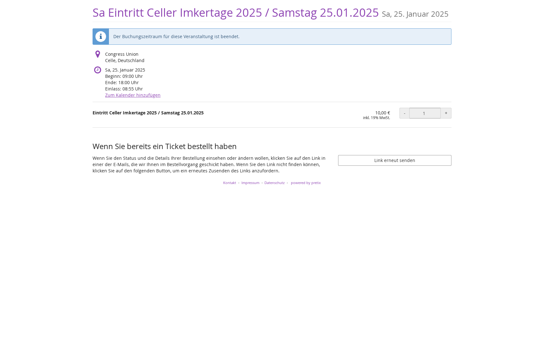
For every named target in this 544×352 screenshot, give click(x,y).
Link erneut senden (394, 160)
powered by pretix (306, 182)
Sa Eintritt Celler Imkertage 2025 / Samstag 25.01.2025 (271, 12)
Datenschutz (274, 182)
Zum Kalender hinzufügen (133, 95)
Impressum (250, 182)
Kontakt (229, 182)
